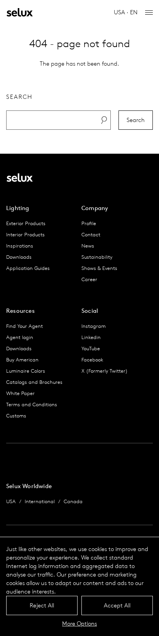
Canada (73, 501)
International (40, 501)
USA (11, 501)
